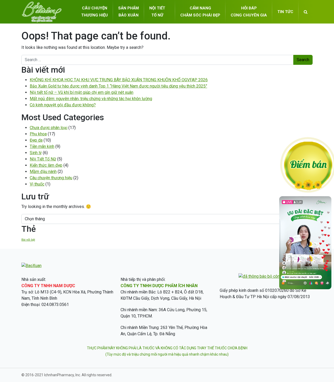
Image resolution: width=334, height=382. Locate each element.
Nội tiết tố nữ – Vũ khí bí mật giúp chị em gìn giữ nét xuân (81, 92)
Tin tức (285, 11)
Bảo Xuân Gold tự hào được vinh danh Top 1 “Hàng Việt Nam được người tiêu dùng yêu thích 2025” (118, 86)
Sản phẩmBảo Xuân (128, 12)
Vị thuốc (37, 184)
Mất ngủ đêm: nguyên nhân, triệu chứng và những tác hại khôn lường (91, 98)
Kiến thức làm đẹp (46, 165)
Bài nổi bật (28, 239)
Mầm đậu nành (43, 171)
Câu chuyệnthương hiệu (94, 12)
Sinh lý (36, 152)
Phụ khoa (38, 133)
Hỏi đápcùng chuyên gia (249, 12)
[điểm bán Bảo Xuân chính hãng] (308, 164)
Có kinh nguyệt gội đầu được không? (63, 104)
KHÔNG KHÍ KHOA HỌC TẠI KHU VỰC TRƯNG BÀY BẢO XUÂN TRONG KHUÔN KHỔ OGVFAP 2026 (119, 79)
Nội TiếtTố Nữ (157, 12)
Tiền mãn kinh (42, 146)
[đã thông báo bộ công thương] (267, 276)
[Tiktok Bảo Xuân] (305, 287)
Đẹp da (36, 140)
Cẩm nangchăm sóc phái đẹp (200, 12)
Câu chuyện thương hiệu (51, 177)
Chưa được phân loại (48, 127)
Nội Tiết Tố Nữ (43, 159)
